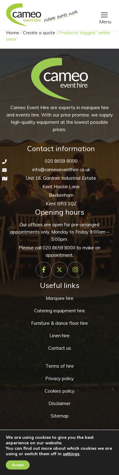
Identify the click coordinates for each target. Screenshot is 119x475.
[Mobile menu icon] (104, 15)
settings (71, 453)
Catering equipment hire (59, 311)
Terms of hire (59, 366)
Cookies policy (59, 391)
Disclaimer (59, 403)
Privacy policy (59, 378)
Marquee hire (60, 298)
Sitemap (60, 416)
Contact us (59, 348)
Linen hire (59, 335)
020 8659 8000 (61, 161)
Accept (17, 465)
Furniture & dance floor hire (59, 323)
